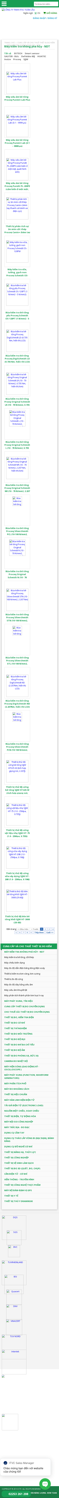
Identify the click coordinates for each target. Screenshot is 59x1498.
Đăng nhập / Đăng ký (45, 18)
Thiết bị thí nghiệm (15, 1028)
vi (36, 13)
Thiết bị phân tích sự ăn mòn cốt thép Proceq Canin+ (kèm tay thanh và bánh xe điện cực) (17, 232)
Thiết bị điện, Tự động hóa (20, 1116)
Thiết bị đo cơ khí (14, 1022)
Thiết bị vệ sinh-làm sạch (19, 1162)
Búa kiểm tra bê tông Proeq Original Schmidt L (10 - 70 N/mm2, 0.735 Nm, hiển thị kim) (17, 446)
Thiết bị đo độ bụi (14, 1039)
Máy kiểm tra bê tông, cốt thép (19, 957)
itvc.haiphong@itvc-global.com (27, 1404)
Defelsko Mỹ (28, 56)
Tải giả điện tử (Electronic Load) (23, 1105)
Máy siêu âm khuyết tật (15, 989)
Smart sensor (32, 53)
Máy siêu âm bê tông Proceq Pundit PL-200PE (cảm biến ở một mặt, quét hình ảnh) (17, 188)
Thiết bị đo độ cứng (13, 979)
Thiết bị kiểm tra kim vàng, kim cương (22, 973)
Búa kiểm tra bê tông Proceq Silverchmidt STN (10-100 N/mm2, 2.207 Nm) (17, 619)
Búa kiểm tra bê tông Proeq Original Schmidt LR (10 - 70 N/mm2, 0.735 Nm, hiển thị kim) (17, 403)
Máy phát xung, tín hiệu (18, 1000)
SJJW (25, 59)
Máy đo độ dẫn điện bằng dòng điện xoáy (24, 968)
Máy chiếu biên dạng (14, 962)
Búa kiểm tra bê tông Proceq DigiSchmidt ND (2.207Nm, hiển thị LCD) (17, 703)
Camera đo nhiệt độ (16, 1061)
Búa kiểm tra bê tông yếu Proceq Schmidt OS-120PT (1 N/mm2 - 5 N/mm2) (17, 317)
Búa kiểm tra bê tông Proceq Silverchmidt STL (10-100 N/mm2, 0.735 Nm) (17, 662)
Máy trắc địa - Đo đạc (17, 1127)
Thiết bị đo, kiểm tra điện (19, 1017)
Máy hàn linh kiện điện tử (19, 1099)
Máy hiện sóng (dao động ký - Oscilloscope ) (21, 1068)
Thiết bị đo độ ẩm (14, 1050)
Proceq (17, 59)
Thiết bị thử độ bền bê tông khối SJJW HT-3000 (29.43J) (17, 919)
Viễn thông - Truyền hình (19, 1179)
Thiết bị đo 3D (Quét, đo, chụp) (22, 1168)
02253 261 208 (18, 1494)
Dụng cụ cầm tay (14, 1132)
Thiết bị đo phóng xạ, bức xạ (21, 1055)
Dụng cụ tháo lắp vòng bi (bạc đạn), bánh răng (29, 1140)
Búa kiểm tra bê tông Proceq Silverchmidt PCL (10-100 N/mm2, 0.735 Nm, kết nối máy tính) (17, 534)
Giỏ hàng (51, 13)
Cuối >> (49, 932)
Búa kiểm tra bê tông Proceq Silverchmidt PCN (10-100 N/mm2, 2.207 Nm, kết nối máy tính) (17, 749)
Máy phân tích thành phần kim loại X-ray (24, 995)
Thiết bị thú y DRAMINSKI (18, 1201)
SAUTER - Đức (11, 56)
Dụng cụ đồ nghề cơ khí (18, 1146)
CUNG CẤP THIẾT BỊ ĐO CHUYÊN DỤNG (24, 1006)
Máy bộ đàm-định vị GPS (18, 1190)
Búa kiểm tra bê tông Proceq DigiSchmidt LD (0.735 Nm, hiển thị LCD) (17, 358)
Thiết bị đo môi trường (18, 1033)
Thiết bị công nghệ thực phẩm (22, 1184)
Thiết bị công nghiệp (16, 1157)
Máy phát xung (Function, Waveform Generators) (26, 1076)
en (39, 13)
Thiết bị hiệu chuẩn (15, 1094)
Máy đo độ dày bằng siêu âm (18, 984)
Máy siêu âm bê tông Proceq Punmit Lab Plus (17, 98)
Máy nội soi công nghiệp (18, 1121)
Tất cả (7, 53)
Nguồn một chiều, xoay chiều (21, 1110)
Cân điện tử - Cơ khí (15, 1173)
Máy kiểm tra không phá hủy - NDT (23, 45)
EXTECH (18, 53)
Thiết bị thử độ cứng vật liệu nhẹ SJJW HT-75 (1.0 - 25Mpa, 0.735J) (17, 833)
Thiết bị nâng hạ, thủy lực (20, 1152)
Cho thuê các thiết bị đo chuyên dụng (27, 1011)
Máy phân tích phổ (15, 1083)
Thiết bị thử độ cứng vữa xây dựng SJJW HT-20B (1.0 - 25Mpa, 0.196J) (17, 876)
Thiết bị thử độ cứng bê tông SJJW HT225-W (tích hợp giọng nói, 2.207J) (17, 791)
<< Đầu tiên (22, 929)
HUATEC (41, 56)
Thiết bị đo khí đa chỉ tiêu (19, 1044)
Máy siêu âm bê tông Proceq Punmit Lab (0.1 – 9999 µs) (17, 142)
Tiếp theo (39, 932)
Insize (7, 59)
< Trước (34, 929)
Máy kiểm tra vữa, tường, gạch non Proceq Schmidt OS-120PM (17, 274)
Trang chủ (9, 42)
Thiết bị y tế (11, 1195)
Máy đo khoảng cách (16, 1088)
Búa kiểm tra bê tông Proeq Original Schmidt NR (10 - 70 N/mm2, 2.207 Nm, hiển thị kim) (17, 490)
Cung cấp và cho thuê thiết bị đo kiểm (36, 42)
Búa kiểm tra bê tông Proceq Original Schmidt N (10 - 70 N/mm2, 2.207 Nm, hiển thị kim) (17, 577)
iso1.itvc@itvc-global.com (24, 1452)
